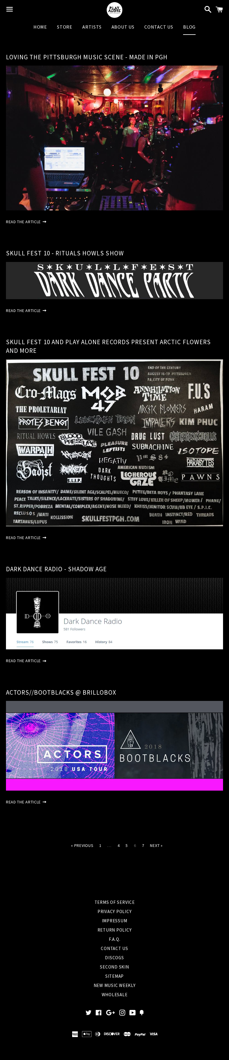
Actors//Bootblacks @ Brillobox (61, 692)
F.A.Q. (114, 939)
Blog (189, 27)
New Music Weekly (115, 985)
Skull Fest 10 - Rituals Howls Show (65, 253)
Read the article (24, 221)
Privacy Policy (115, 911)
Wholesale (115, 994)
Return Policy (115, 930)
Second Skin (114, 967)
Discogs (114, 957)
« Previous (82, 845)
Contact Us (158, 27)
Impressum (114, 921)
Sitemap (114, 976)
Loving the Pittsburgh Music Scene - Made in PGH (87, 57)
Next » (156, 845)
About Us (123, 27)
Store (64, 27)
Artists (92, 27)
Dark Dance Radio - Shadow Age (56, 569)
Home (40, 27)
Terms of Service (115, 902)
